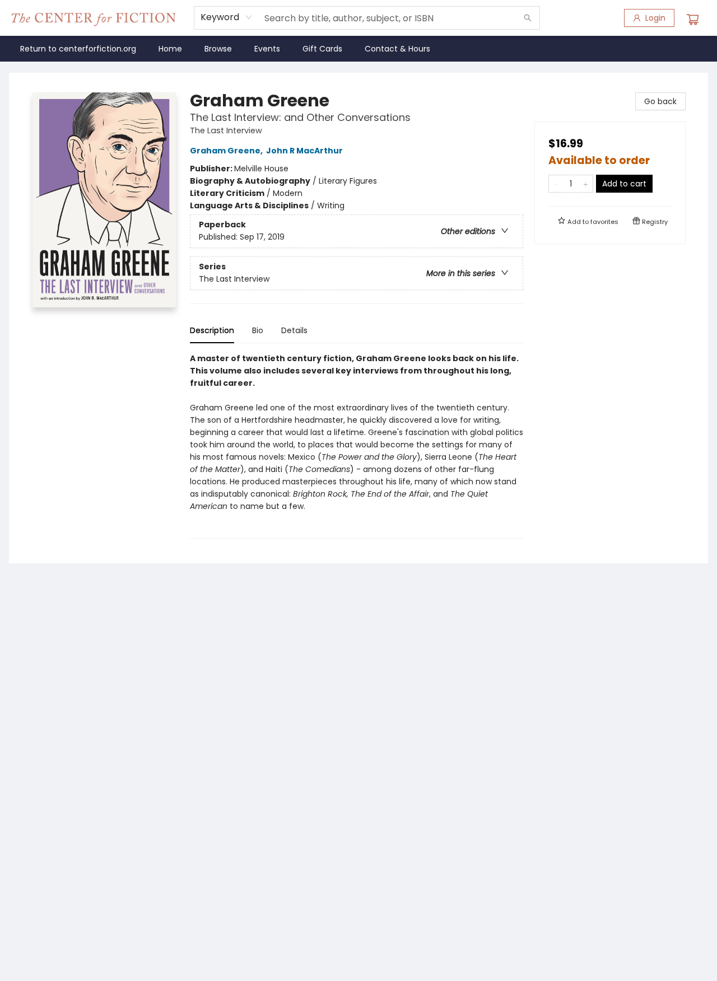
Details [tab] (294, 330)
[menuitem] (78, 49)
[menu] (358, 49)
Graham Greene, (227, 150)
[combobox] (226, 17)
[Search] (527, 18)
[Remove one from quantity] (556, 183)
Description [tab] (212, 330)
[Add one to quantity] (586, 183)
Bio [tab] (257, 330)
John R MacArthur (304, 150)
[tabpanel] (356, 445)
